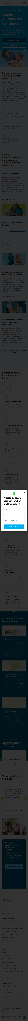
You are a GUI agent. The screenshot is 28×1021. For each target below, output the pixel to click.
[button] (24, 491)
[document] (14, 510)
